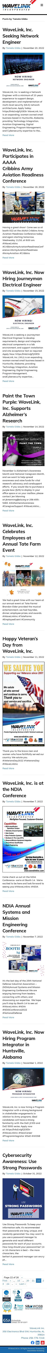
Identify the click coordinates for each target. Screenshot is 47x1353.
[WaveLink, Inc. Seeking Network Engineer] (23, 69)
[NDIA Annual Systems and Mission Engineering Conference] (23, 958)
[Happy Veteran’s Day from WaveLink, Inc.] (23, 703)
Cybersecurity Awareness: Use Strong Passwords (22, 1161)
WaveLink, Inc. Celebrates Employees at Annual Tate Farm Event (22, 537)
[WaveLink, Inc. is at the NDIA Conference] (23, 839)
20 (27, 1280)
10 (18, 1280)
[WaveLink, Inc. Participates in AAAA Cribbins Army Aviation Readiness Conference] (23, 207)
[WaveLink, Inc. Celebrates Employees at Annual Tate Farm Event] (23, 578)
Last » (22, 1284)
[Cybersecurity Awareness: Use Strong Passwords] (23, 1198)
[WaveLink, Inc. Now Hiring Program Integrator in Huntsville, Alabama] (23, 1084)
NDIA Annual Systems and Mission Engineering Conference (16, 918)
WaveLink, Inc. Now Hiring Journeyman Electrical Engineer (23, 279)
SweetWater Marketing (35, 1351)
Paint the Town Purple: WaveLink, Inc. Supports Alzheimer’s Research (21, 408)
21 (33, 1280)
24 (8, 1284)
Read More (8, 135)
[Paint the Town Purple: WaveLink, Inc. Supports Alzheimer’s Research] (23, 448)
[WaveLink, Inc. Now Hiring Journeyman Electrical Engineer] (23, 312)
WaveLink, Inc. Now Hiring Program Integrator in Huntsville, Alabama (23, 1044)
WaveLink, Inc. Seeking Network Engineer (21, 36)
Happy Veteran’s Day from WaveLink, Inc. (20, 645)
